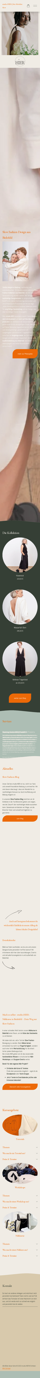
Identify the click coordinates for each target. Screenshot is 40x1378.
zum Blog (20, 818)
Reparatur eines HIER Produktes (14, 732)
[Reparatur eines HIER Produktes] (20, 728)
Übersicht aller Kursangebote (20, 1087)
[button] (6, 835)
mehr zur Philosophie (25, 354)
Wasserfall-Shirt (20, 627)
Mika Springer (6, 1368)
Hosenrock (20, 575)
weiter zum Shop (20, 698)
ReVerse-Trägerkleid (20, 679)
